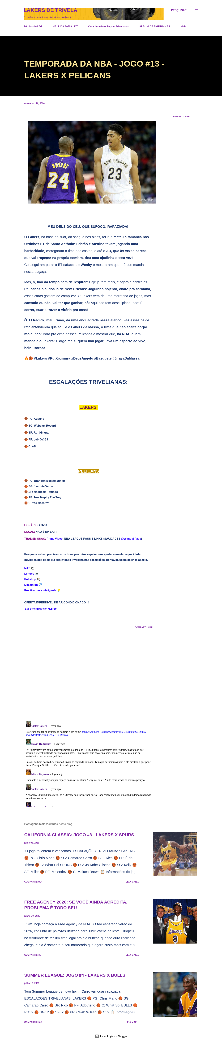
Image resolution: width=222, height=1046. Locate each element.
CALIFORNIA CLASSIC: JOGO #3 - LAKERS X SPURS (79, 834)
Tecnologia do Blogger (113, 1036)
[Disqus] (88, 673)
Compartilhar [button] (181, 116)
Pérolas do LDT (33, 26)
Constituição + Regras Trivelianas (108, 26)
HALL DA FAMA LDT (65, 26)
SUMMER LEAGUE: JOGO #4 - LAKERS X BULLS (74, 975)
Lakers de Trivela (50, 10)
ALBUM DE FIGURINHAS (154, 26)
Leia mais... (132, 881)
